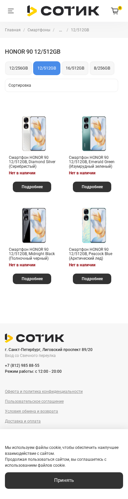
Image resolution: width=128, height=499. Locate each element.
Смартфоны (39, 30)
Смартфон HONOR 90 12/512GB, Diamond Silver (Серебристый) (32, 162)
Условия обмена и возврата (31, 411)
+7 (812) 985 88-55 (22, 365)
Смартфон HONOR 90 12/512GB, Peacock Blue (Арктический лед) (90, 254)
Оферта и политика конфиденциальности (44, 391)
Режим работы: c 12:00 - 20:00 (33, 371)
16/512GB (75, 68)
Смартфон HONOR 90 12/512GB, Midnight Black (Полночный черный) (32, 254)
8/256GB (102, 68)
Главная (13, 30)
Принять (64, 480)
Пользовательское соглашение (34, 401)
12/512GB (46, 68)
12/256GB (18, 68)
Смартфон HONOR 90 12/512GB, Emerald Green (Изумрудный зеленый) (92, 162)
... (60, 30)
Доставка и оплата (23, 421)
